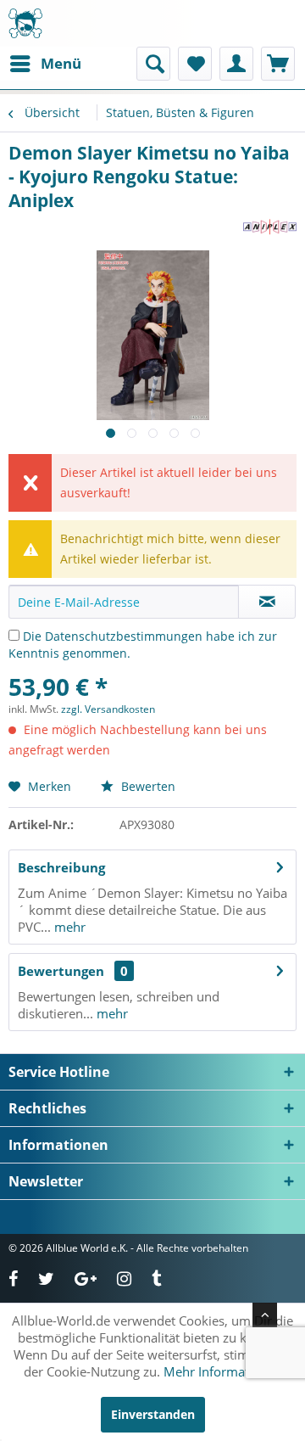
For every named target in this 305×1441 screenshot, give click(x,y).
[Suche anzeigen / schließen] (153, 64)
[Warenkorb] (278, 64)
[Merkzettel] (195, 64)
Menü (61, 63)
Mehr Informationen (223, 1371)
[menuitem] (45, 64)
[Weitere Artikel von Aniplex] (270, 227)
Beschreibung (61, 867)
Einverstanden (153, 1414)
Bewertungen (61, 970)
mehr (68, 926)
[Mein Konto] (236, 64)
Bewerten (146, 786)
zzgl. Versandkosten (108, 709)
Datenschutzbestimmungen (123, 636)
